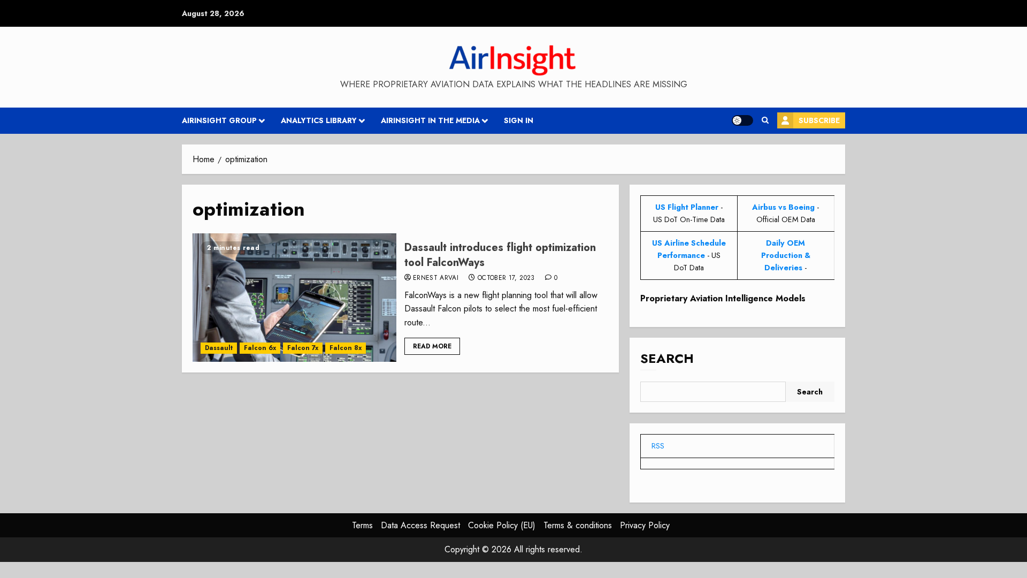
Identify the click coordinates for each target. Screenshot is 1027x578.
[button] (765, 120)
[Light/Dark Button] (742, 120)
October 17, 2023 (506, 278)
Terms (362, 525)
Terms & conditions (577, 525)
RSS (658, 445)
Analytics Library (319, 120)
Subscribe (819, 120)
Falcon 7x (302, 348)
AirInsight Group (219, 120)
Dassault (219, 348)
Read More (432, 346)
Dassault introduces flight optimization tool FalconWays (500, 255)
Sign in (518, 120)
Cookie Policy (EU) (501, 525)
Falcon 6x (260, 348)
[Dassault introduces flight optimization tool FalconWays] (294, 297)
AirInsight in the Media (430, 120)
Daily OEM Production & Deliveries (785, 255)
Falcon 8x (345, 348)
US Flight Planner (686, 207)
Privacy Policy (645, 525)
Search (667, 358)
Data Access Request (420, 525)
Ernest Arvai (435, 278)
